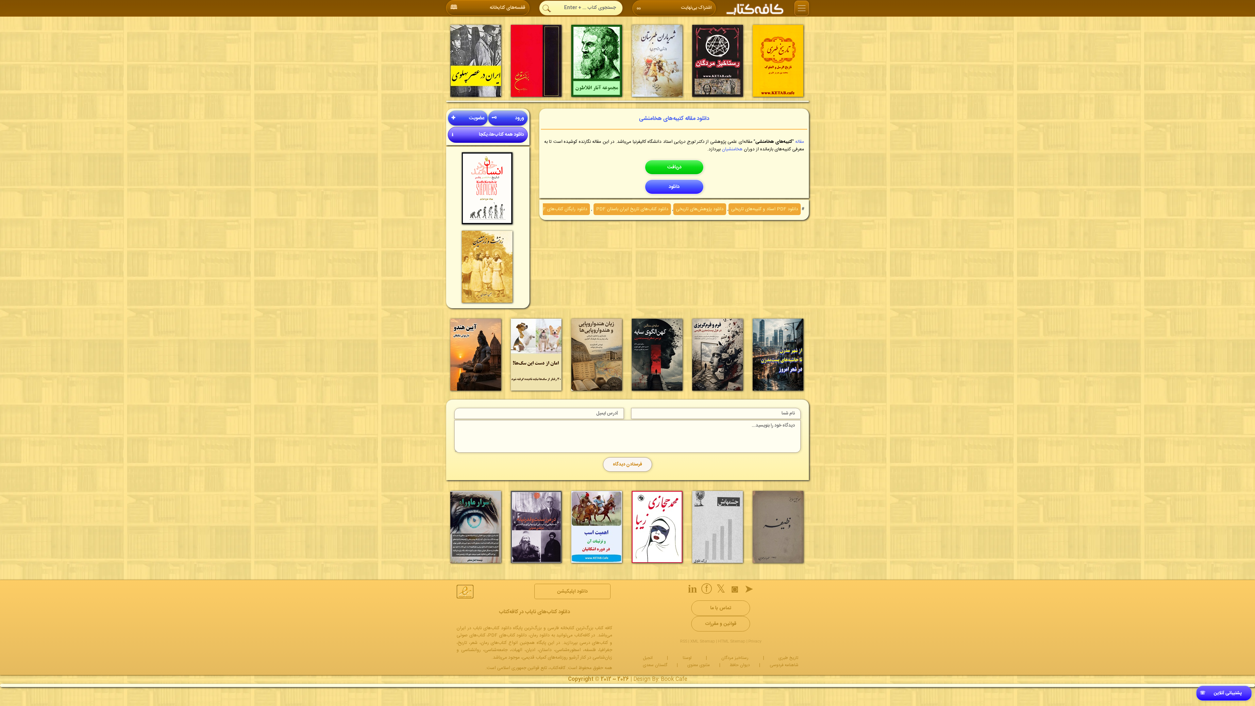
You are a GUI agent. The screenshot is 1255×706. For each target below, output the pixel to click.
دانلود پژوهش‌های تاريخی (700, 209)
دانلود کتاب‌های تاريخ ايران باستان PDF (632, 209)
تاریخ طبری (788, 658)
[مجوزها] (465, 591)
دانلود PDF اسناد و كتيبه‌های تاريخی (764, 209)
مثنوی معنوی (698, 665)
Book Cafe (674, 679)
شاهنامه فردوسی (784, 665)
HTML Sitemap (731, 641)
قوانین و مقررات (720, 624)
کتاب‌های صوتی (471, 635)
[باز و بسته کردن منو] (802, 8)
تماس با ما (720, 608)
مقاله (799, 142)
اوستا (687, 658)
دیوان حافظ (740, 665)
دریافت (674, 167)
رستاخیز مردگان (734, 658)
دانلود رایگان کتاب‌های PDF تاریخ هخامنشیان (545, 209)
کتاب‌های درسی (593, 643)
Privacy (754, 641)
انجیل (648, 658)
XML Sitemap (702, 641)
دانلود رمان (540, 635)
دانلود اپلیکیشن (572, 591)
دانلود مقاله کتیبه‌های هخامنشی (674, 118)
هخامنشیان (732, 149)
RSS (683, 641)
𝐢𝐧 (692, 590)
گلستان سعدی (655, 665)
